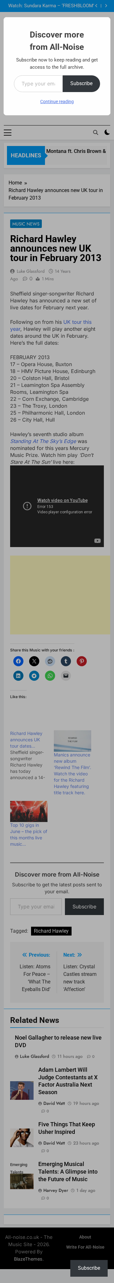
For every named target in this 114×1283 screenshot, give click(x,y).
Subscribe (81, 83)
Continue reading (57, 101)
